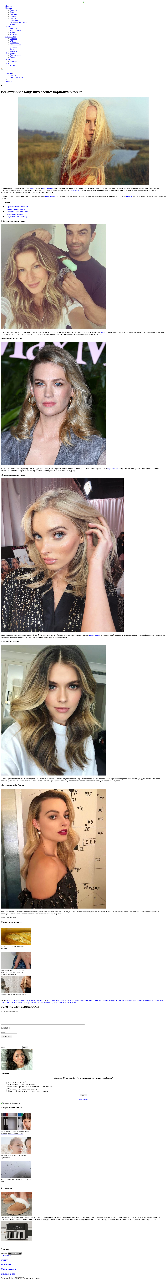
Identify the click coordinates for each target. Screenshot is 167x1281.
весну (32, 188)
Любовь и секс (15, 55)
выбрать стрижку (86, 1000)
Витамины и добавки (18, 22)
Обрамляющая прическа (16, 206)
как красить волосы (117, 1000)
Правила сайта (8, 1269)
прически (75, 190)
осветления (50, 196)
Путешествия (15, 47)
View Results (83, 1099)
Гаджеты (13, 51)
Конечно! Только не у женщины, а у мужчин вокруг (28, 1091)
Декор (12, 49)
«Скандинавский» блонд (16, 211)
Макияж (13, 16)
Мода (7, 26)
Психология (14, 43)
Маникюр (14, 20)
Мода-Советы (15, 30)
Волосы (13, 18)
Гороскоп (13, 61)
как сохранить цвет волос (33, 1002)
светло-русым (94, 635)
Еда (11, 41)
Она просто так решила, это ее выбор (22, 1089)
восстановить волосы (55, 1000)
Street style (14, 35)
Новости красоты (17, 77)
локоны (104, 332)
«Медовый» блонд (14, 214)
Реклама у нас (8, 1274)
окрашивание (112, 468)
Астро (7, 59)
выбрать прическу (72, 1000)
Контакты (6, 1264)
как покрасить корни (151, 1000)
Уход (12, 12)
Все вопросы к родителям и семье (21, 1084)
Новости (8, 6)
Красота (8, 8)
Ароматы (13, 14)
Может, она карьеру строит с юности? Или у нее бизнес (30, 1087)
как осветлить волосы (133, 1000)
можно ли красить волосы (54, 1002)
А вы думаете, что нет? (17, 1082)
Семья (12, 57)
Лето (7, 63)
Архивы (4, 1253)
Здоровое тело (15, 45)
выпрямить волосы (101, 1000)
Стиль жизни (10, 37)
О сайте (4, 1260)
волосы (129, 196)
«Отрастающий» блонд (16, 216)
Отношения (10, 53)
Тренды (13, 24)
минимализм (47, 188)
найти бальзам (70, 1002)
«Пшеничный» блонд (15, 209)
